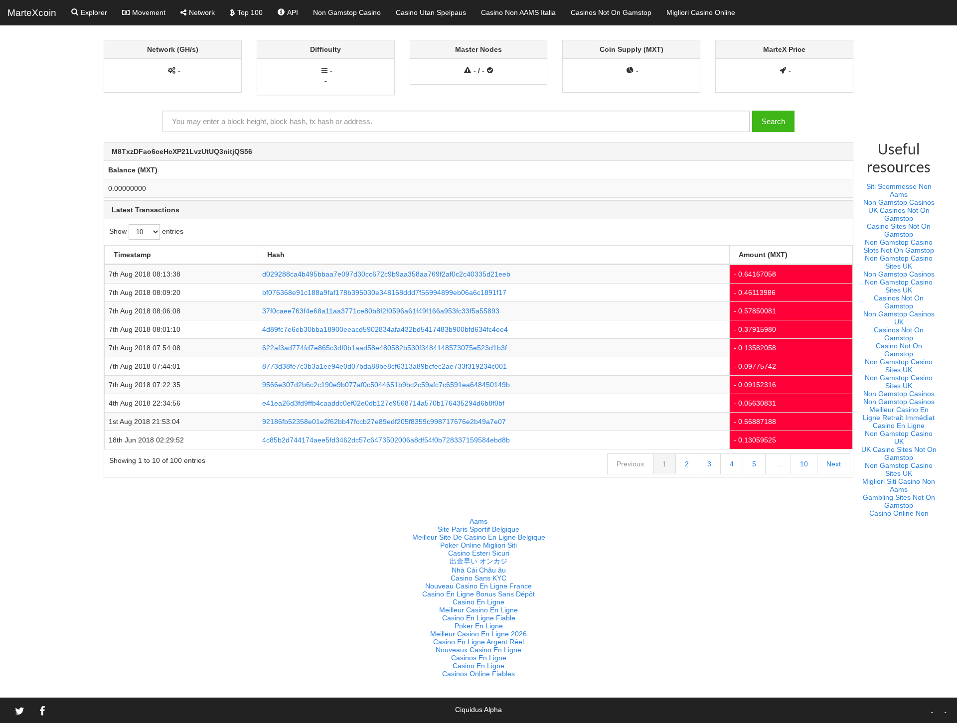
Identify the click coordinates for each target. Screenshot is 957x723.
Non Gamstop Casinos (899, 202)
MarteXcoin (31, 12)
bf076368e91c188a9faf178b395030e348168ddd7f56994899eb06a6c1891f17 (384, 292)
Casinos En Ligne (478, 658)
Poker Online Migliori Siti (478, 545)
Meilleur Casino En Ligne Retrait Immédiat (899, 414)
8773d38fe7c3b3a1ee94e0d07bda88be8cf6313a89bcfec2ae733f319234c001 (384, 366)
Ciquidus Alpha (478, 710)
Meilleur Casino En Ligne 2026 (478, 634)
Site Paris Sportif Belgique (478, 529)
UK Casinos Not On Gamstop (899, 214)
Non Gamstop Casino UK (899, 437)
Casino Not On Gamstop (899, 350)
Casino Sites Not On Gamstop (899, 230)
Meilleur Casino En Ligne (478, 610)
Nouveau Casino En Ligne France (478, 586)
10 (804, 464)
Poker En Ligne (479, 626)
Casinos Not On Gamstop (611, 12)
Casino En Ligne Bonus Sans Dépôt (478, 594)
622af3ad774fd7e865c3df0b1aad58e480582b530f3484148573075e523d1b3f (384, 348)
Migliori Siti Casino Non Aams (898, 485)
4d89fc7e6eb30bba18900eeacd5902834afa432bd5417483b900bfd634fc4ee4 (385, 329)
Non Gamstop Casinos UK (899, 318)
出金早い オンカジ (478, 561)
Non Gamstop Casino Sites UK (899, 262)
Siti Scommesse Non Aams (899, 190)
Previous (630, 464)
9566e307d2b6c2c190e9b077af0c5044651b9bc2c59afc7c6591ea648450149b (386, 385)
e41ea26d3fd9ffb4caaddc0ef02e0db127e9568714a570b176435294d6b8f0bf (383, 403)
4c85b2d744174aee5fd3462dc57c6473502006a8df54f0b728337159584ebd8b (386, 440)
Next (833, 464)
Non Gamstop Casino (347, 12)
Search (773, 121)
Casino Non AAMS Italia (518, 12)
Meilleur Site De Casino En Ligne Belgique (478, 537)
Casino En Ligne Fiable (478, 618)
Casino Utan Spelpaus (431, 12)
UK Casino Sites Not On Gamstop (899, 453)
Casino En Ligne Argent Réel (478, 642)
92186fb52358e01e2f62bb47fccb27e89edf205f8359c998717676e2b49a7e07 (384, 422)
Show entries (146, 232)
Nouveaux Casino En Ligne (478, 650)
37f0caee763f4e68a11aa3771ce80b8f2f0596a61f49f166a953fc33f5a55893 (380, 311)
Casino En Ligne (899, 426)
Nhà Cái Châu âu (479, 570)
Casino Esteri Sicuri (478, 553)
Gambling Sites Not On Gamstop (899, 501)
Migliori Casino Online (700, 12)
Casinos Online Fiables (478, 674)
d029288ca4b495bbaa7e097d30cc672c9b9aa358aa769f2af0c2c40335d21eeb (386, 274)
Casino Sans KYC (478, 578)
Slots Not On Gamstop (898, 250)
